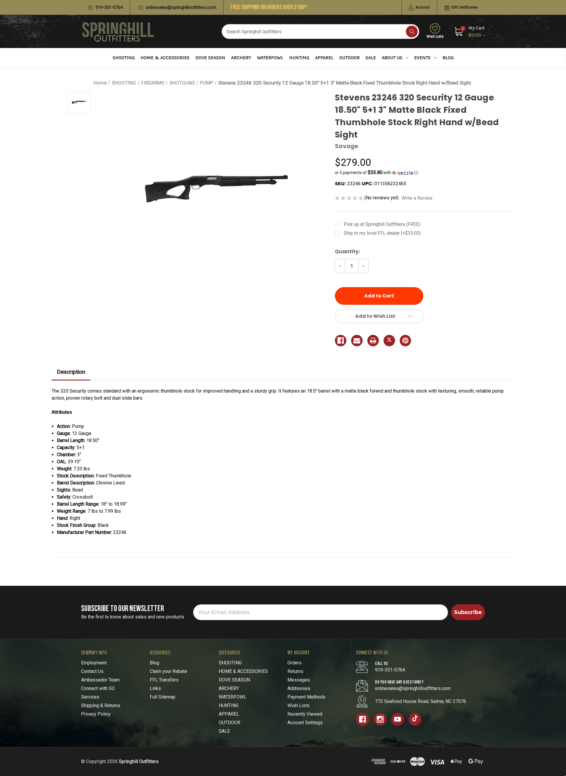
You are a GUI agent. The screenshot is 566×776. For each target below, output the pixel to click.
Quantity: (347, 251)
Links (155, 688)
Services (90, 697)
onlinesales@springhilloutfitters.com (180, 7)
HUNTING (299, 57)
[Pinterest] (405, 340)
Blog (448, 57)
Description (71, 371)
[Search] (412, 31)
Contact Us (92, 671)
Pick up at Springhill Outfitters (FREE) (382, 224)
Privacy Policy (96, 714)
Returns (295, 671)
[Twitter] (389, 340)
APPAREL (324, 57)
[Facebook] (340, 340)
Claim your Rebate (168, 671)
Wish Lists (435, 36)
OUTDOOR (349, 57)
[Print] (373, 340)
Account (422, 7)
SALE (371, 57)
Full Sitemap (162, 697)
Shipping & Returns (100, 705)
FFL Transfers (164, 680)
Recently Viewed (304, 714)
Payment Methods (306, 697)
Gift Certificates (464, 7)
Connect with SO (98, 688)
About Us (392, 57)
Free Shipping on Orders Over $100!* (269, 7)
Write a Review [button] (417, 198)
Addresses (298, 688)
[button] (424, 173)
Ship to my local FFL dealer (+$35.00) (382, 233)
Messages (298, 680)
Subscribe (468, 612)
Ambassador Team (100, 680)
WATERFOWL (270, 57)
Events (422, 57)
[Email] (357, 340)
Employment (94, 663)
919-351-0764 (108, 7)
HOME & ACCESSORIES (165, 57)
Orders (294, 663)
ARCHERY (241, 57)
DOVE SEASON (210, 57)
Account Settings (305, 722)
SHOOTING (124, 57)
